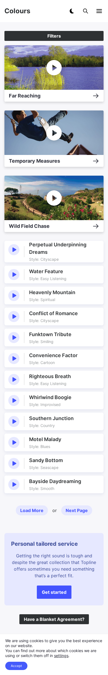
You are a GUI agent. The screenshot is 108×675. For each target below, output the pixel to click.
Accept (16, 666)
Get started (54, 592)
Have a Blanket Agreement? (54, 619)
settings (61, 655)
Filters (54, 36)
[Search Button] (85, 11)
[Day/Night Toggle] (71, 11)
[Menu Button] (99, 11)
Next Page (77, 510)
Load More (31, 510)
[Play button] (13, 249)
